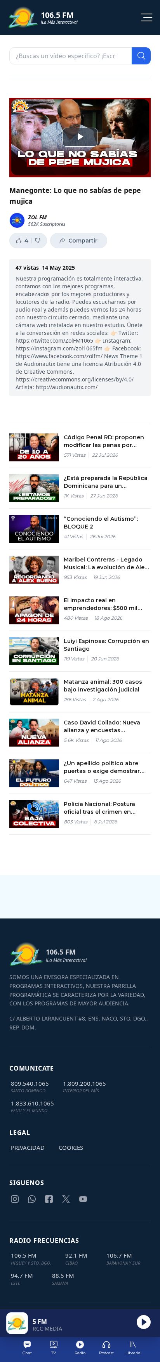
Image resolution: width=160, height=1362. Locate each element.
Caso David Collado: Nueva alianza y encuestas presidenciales (102, 726)
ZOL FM (37, 217)
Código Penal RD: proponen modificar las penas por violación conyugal (104, 441)
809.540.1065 (30, 1083)
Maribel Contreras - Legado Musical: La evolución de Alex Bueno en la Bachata (106, 563)
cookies (71, 1147)
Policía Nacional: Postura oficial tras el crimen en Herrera (99, 808)
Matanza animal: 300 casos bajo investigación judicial (103, 685)
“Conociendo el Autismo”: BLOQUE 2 (101, 522)
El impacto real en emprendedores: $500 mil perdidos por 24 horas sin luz (106, 604)
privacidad (28, 1147)
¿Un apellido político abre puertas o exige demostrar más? (102, 767)
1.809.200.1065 (84, 1083)
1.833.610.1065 (32, 1103)
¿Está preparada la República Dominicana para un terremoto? (106, 482)
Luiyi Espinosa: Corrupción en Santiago (106, 645)
